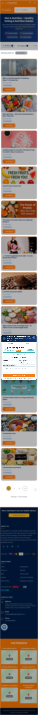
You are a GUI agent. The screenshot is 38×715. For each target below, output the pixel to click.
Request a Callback (19, 375)
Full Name (6, 360)
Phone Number (23, 360)
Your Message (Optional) (9, 365)
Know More (31, 349)
